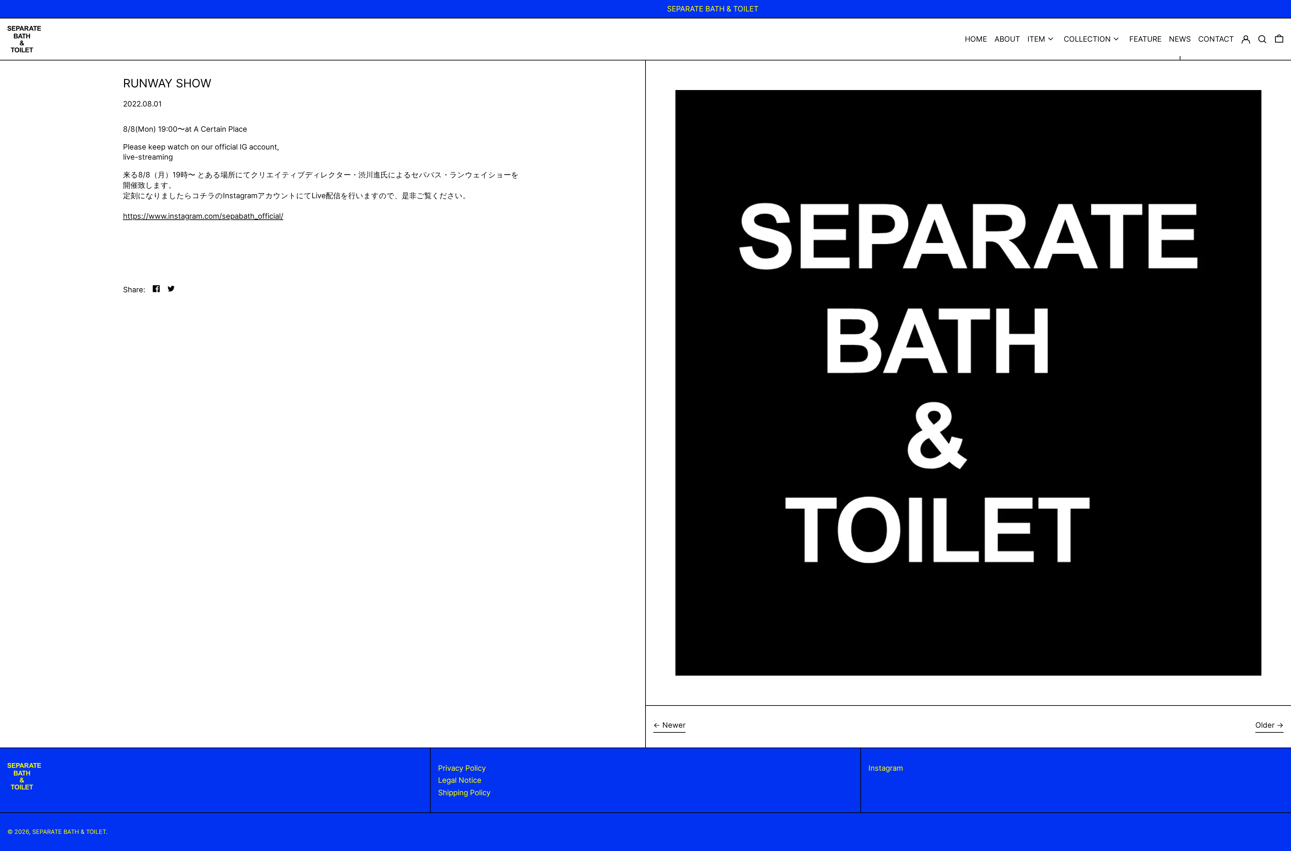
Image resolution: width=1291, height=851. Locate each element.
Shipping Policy (464, 792)
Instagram (885, 768)
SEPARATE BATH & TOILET (69, 831)
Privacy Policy (462, 768)
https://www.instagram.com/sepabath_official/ (203, 216)
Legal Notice (459, 780)
